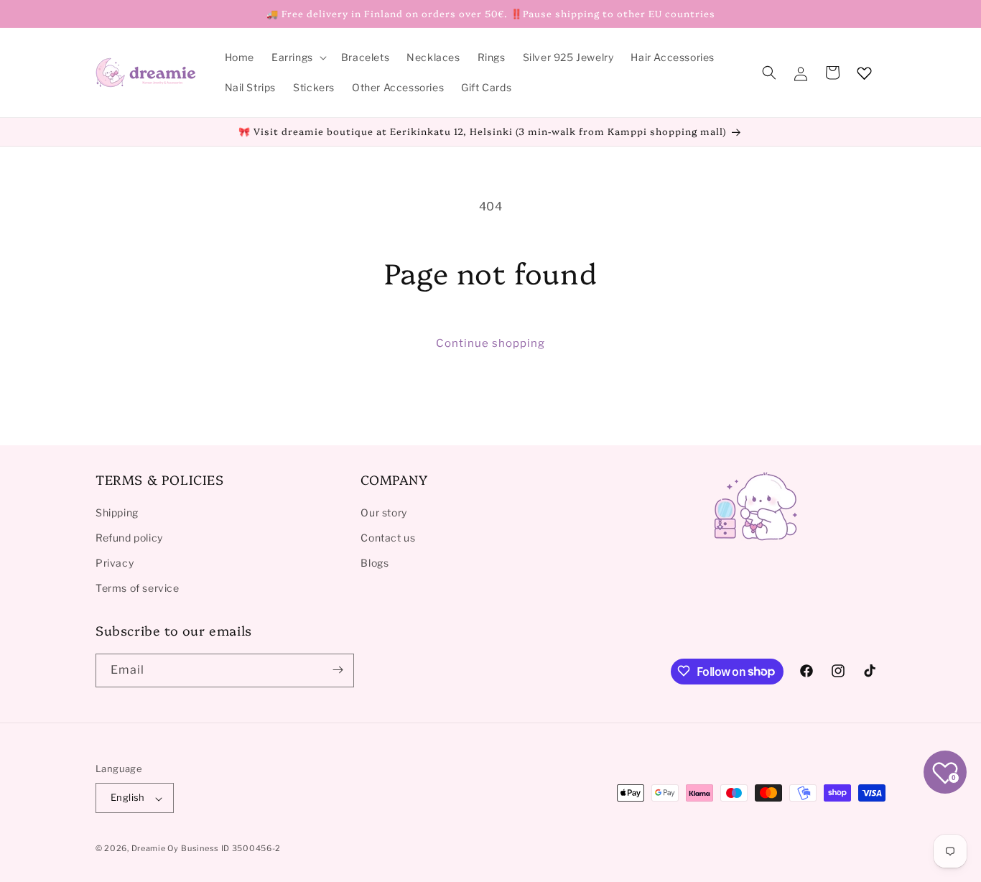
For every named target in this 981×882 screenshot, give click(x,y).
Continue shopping (490, 343)
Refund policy (129, 537)
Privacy (115, 562)
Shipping (117, 512)
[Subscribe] (337, 670)
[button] (298, 57)
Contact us (388, 537)
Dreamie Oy (155, 849)
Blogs (375, 562)
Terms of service (138, 588)
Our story (383, 512)
